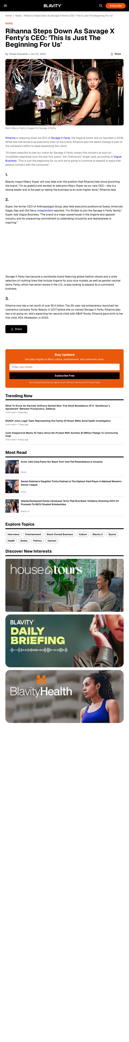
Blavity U (98, 534)
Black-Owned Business (60, 534)
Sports (112, 534)
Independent (45, 210)
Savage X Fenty (60, 138)
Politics (37, 540)
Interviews (13, 534)
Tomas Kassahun (18, 53)
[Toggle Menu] (5, 6)
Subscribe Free (64, 375)
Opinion (52, 540)
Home (8, 15)
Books (24, 540)
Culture (83, 534)
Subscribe (116, 5)
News (18, 15)
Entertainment (33, 534)
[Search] (101, 5)
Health (11, 540)
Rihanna (10, 138)
